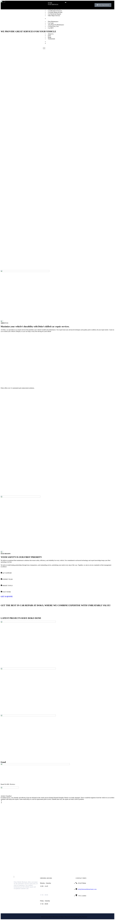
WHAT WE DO (52, 18)
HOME (50, 3)
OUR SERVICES (53, 4)
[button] (57, 801)
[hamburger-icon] (65, 2)
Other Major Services (54, 15)
